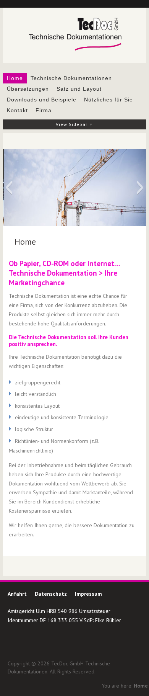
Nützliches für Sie (108, 99)
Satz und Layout (79, 89)
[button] (8, 187)
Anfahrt (17, 593)
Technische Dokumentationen (71, 78)
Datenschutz (51, 593)
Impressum (88, 593)
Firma (44, 110)
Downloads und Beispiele (41, 99)
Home (15, 78)
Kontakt (17, 110)
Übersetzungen (28, 89)
